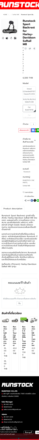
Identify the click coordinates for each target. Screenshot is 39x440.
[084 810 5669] (2, 404)
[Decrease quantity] (30, 124)
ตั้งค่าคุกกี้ (28, 432)
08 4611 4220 (8, 404)
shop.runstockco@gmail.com (13, 422)
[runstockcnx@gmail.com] (2, 422)
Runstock (27, 172)
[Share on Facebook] (32, 200)
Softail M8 (16, 15)
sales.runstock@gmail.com (12, 409)
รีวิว (19, 303)
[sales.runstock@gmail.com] (2, 409)
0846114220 (8, 407)
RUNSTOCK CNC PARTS (28, 181)
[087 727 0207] (2, 417)
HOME (5, 15)
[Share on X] (35, 200)
